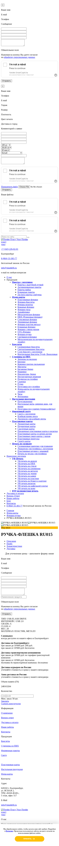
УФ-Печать (17, 458)
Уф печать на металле (28, 471)
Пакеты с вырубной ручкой (30, 285)
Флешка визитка (25, 304)
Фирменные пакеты (10, 750)
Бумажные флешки (26, 327)
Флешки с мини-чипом (28, 329)
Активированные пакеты (29, 287)
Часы (20, 394)
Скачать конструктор (11, 703)
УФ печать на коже (26, 488)
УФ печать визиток (27, 483)
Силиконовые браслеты (29, 347)
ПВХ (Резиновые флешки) (30, 317)
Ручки (20, 384)
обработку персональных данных (19, 57)
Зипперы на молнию (27, 359)
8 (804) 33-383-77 (9, 258)
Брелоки (21, 362)
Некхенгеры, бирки (27, 374)
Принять (27, 839)
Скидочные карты (26, 429)
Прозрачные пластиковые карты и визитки (38, 431)
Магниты (22, 367)
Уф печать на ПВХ (26, 463)
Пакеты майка (24, 289)
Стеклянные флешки (27, 319)
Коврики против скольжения (31, 364)
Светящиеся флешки (27, 337)
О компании (7, 713)
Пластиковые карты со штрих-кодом (35, 434)
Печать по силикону (22, 444)
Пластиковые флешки (28, 299)
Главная (10, 510)
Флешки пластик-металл (29, 324)
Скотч (4, 755)
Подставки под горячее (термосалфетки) (36, 409)
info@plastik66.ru (9, 268)
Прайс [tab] (9, 543)
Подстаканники (25, 401)
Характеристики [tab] (14, 546)
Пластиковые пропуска (28, 439)
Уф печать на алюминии (29, 468)
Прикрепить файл (9, 187)
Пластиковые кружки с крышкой (33, 451)
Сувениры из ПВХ (21, 357)
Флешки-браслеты (26, 302)
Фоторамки (23, 396)
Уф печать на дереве (27, 473)
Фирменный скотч (21, 411)
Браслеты (17, 344)
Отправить (6, 81)
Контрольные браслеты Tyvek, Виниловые (37, 354)
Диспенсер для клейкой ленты (32, 419)
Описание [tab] (11, 541)
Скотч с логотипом (26, 414)
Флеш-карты (18, 297)
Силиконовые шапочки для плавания (35, 446)
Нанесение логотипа (16, 456)
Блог (9, 501)
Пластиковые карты (22, 421)
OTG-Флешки (24, 332)
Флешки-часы (24, 309)
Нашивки (22, 371)
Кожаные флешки (26, 307)
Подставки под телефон (29, 386)
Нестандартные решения (29, 376)
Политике (9, 831)
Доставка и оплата (15, 493)
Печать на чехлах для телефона (32, 453)
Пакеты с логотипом (22, 282)
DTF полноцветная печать (25, 491)
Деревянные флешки (27, 322)
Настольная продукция (23, 399)
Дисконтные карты (26, 424)
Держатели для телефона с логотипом (35, 449)
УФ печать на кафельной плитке (33, 486)
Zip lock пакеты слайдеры (30, 294)
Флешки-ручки (25, 334)
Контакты (11, 503)
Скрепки (22, 381)
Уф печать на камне (27, 476)
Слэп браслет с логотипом (30, 352)
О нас (9, 277)
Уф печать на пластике (28, 478)
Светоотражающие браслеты (31, 349)
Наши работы (13, 498)
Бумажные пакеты (26, 292)
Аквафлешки (24, 312)
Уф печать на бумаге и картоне (32, 481)
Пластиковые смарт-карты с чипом (34, 436)
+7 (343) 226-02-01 (9, 249)
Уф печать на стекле (27, 466)
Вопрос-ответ (7, 718)
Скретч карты (24, 441)
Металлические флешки (29, 314)
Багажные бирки (25, 369)
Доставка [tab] (11, 548)
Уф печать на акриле (27, 461)
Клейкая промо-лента (28, 416)
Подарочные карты (27, 426)
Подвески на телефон (28, 379)
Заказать (5, 701)
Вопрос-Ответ (13, 496)
